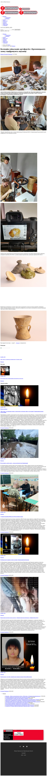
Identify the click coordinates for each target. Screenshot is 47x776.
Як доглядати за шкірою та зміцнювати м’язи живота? (16, 702)
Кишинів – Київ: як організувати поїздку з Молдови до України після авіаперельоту (23, 696)
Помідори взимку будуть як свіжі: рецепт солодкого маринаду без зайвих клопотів (22, 701)
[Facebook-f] (20, 746)
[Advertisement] (23, 143)
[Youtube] (23, 746)
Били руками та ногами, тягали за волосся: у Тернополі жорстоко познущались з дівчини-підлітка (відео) (19, 617)
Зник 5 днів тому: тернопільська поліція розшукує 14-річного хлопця (11, 359)
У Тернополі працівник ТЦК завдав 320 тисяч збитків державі (11, 516)
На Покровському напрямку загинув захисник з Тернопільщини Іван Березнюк (14, 559)
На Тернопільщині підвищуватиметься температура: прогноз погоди (19, 704)
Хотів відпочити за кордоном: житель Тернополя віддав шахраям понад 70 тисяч (22, 699)
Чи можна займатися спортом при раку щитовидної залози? (17, 697)
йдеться (17, 342)
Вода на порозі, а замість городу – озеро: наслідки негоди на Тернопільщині (14, 463)
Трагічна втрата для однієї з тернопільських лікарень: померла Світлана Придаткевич (16, 676)
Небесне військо (3, 409)
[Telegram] (27, 746)
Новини (2, 54)
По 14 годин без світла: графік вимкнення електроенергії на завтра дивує (11, 378)
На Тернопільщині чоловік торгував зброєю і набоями (16, 698)
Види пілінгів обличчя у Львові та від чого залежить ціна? (17, 703)
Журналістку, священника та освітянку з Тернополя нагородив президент (20, 700)
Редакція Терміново (8, 54)
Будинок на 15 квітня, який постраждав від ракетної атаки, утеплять (19, 706)
